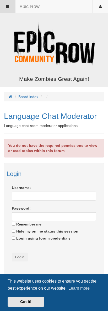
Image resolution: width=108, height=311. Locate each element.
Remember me (28, 224)
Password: (21, 208)
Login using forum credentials (43, 238)
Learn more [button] (79, 288)
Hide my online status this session (46, 231)
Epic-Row (29, 6)
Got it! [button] (25, 302)
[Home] (54, 45)
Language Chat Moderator (50, 116)
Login (14, 173)
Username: (21, 188)
